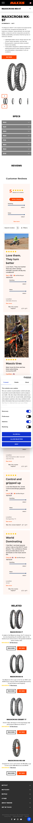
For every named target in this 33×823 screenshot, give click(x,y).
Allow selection (16, 439)
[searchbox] (9, 227)
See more (17, 221)
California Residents (18, 816)
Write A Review (16, 199)
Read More (11, 648)
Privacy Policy (7, 816)
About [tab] (27, 382)
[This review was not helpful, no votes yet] (25, 308)
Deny (16, 444)
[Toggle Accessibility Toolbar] (29, 819)
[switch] (28, 416)
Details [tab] (16, 382)
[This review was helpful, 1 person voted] (22, 525)
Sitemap (27, 816)
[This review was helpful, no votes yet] (22, 308)
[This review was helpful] (22, 466)
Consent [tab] (5, 382)
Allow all (16, 434)
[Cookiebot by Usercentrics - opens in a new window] (23, 378)
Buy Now (9, 57)
